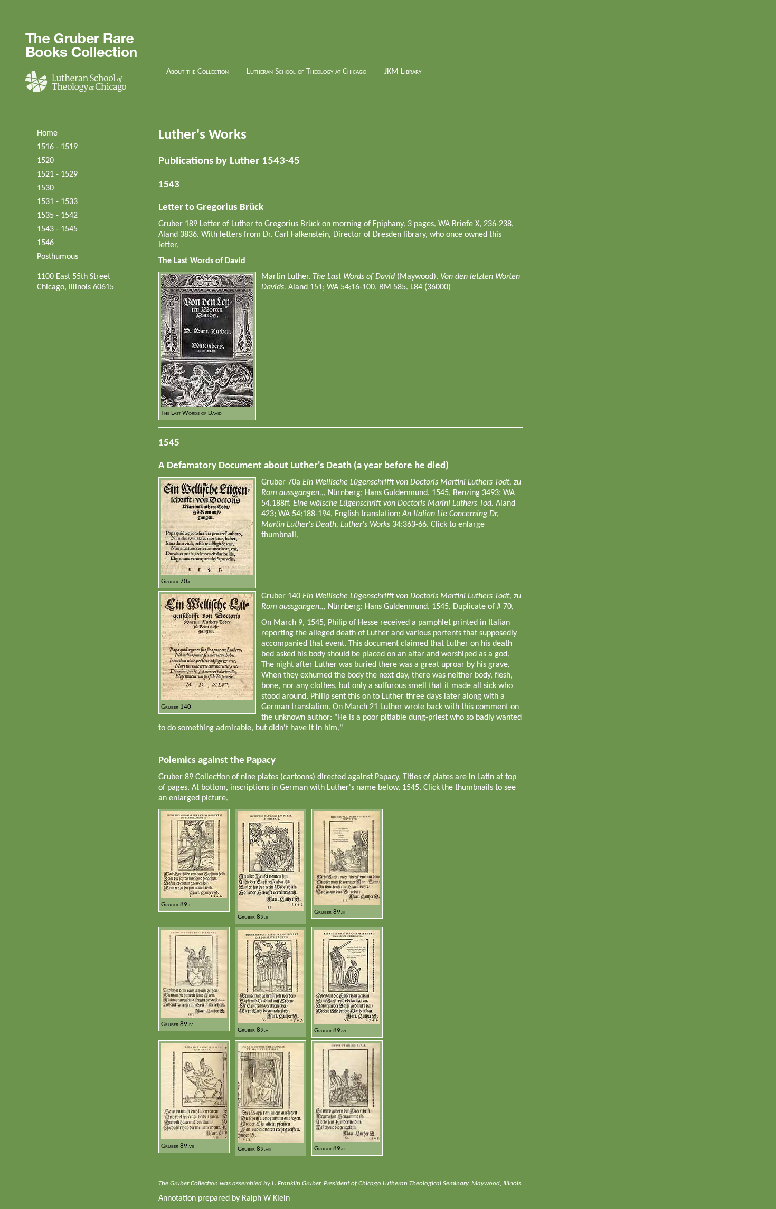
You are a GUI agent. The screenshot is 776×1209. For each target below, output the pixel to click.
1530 (45, 188)
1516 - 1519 (57, 147)
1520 (45, 161)
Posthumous (57, 257)
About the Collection (197, 71)
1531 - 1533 (57, 202)
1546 (45, 243)
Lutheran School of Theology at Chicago (306, 71)
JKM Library (402, 71)
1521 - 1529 (57, 174)
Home (47, 133)
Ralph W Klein (266, 1198)
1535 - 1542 (57, 215)
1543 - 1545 (57, 229)
